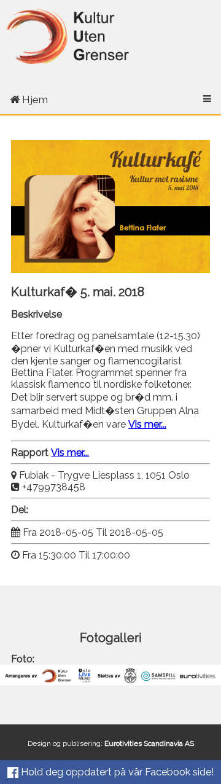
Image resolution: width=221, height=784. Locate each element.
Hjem (34, 99)
